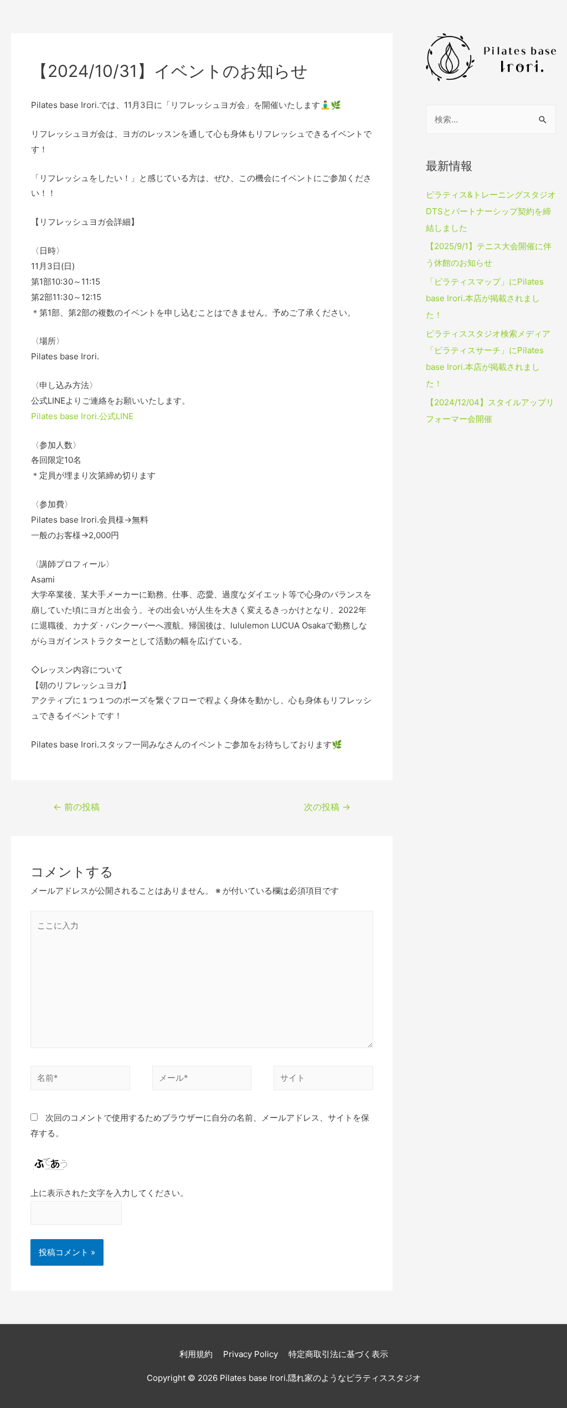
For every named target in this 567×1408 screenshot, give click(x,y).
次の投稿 (327, 807)
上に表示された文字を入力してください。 (109, 1193)
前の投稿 (76, 807)
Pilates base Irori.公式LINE (82, 416)
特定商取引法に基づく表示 (338, 1354)
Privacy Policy (250, 1354)
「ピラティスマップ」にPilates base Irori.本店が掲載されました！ (485, 298)
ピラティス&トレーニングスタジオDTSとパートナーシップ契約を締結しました (491, 211)
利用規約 (196, 1354)
